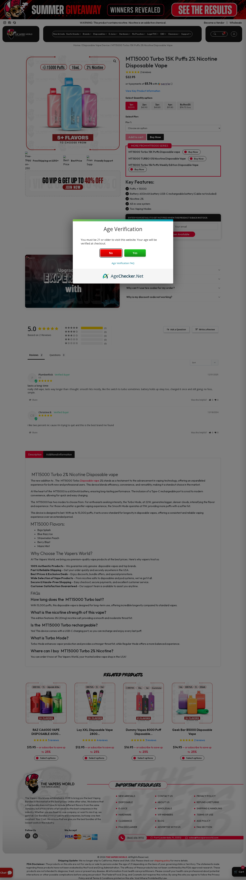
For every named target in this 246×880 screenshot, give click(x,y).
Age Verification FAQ (123, 263)
